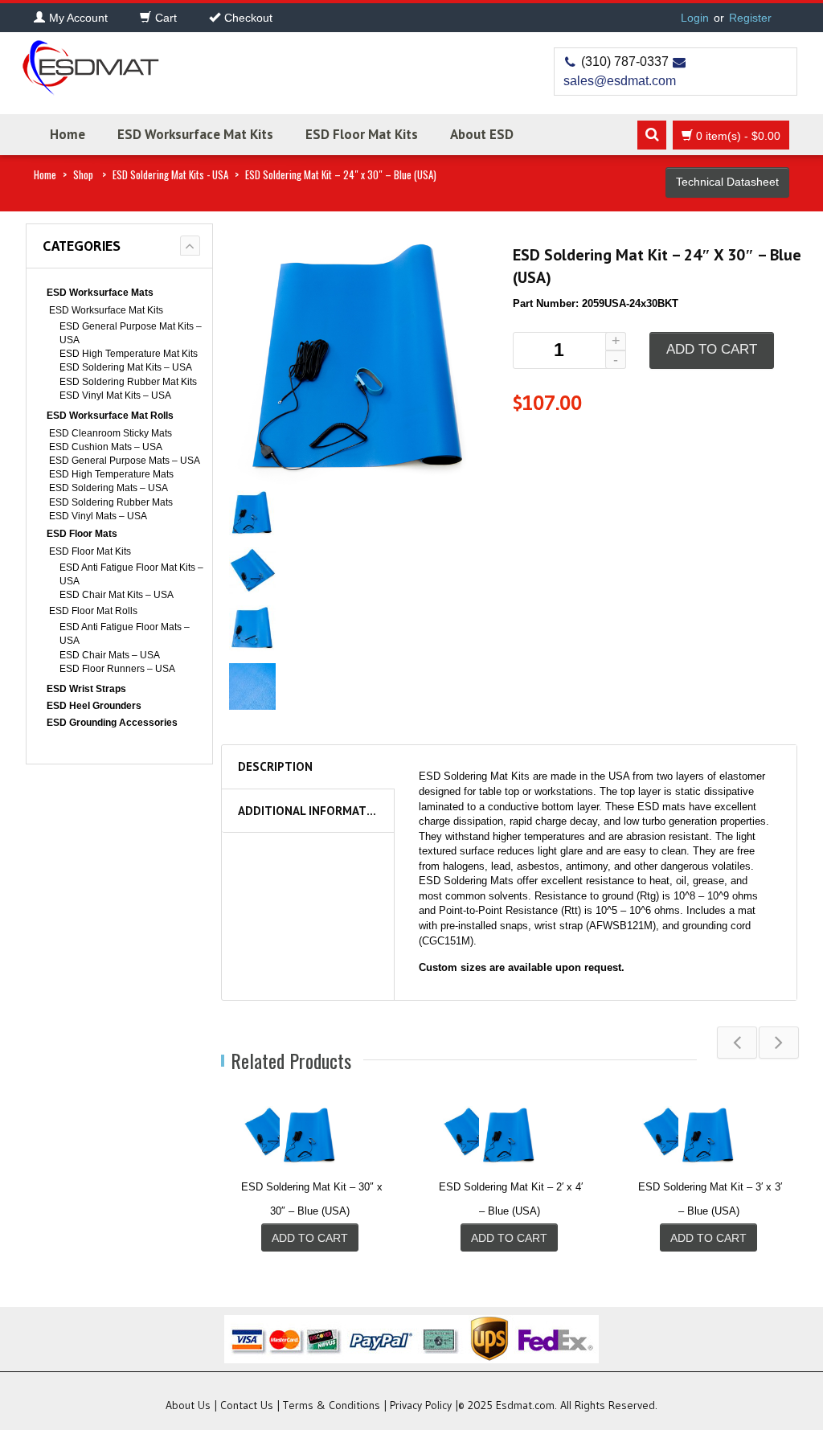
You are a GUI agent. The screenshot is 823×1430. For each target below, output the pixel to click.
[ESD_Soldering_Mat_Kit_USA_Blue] (252, 512)
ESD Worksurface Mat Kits (195, 134)
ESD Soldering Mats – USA (108, 488)
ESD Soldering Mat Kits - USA (170, 174)
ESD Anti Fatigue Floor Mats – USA (124, 633)
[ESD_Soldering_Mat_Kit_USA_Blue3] (252, 627)
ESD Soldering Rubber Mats (111, 502)
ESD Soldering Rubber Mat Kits (128, 381)
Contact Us (246, 1405)
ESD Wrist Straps (86, 689)
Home (67, 134)
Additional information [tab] (312, 810)
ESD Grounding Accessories (112, 722)
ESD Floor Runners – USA (117, 668)
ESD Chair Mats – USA (109, 655)
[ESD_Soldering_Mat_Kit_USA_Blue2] (252, 570)
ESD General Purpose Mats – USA (124, 460)
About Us (188, 1405)
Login (695, 17)
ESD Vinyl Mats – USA (98, 516)
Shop (83, 174)
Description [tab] (275, 766)
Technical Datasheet (727, 181)
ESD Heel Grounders (94, 705)
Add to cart (711, 349)
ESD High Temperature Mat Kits (128, 353)
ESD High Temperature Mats (111, 474)
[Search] (651, 135)
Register (750, 17)
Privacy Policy (421, 1405)
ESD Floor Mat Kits (361, 134)
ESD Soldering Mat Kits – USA (125, 367)
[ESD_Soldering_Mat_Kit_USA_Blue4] (252, 685)
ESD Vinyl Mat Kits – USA (115, 395)
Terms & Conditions (331, 1405)
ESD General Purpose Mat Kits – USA (130, 333)
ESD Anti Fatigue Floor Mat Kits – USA (131, 574)
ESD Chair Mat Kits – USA (116, 594)
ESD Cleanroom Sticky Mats (110, 433)
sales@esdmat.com (619, 81)
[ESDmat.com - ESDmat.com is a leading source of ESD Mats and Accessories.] (90, 62)
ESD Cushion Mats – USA (105, 447)
